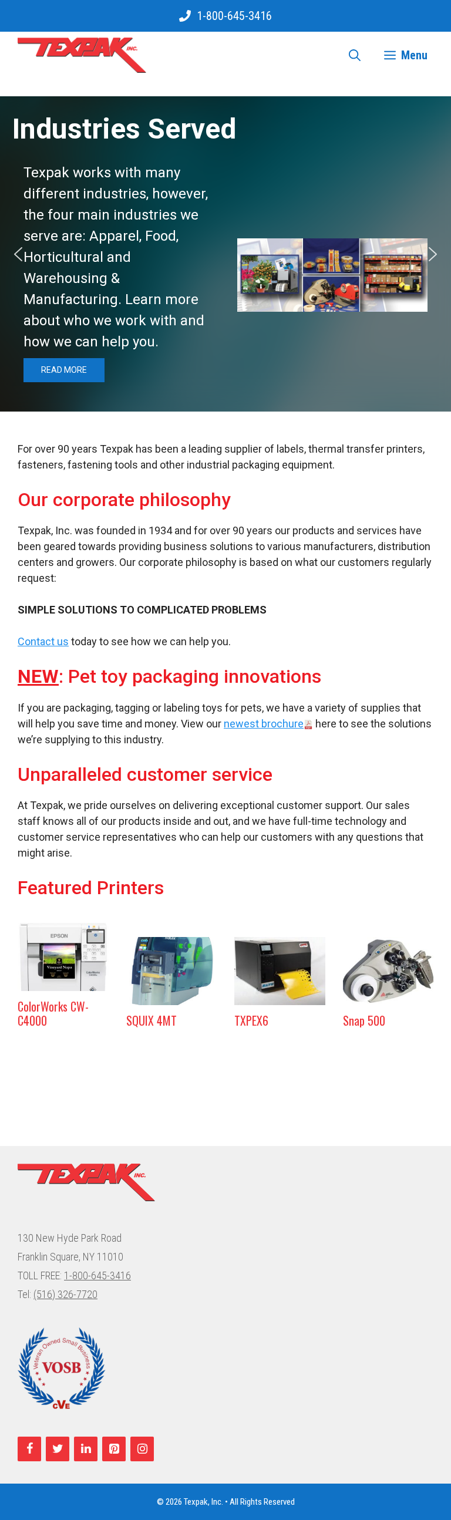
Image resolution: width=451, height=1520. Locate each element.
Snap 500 (364, 1020)
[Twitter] (57, 1449)
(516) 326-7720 (65, 1294)
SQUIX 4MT (151, 1020)
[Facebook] (29, 1449)
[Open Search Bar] (354, 55)
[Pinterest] (114, 1449)
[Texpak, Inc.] (82, 55)
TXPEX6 (251, 1020)
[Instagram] (142, 1449)
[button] (18, 254)
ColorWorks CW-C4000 (53, 1013)
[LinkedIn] (85, 1449)
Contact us (43, 641)
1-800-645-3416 (234, 16)
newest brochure (264, 723)
